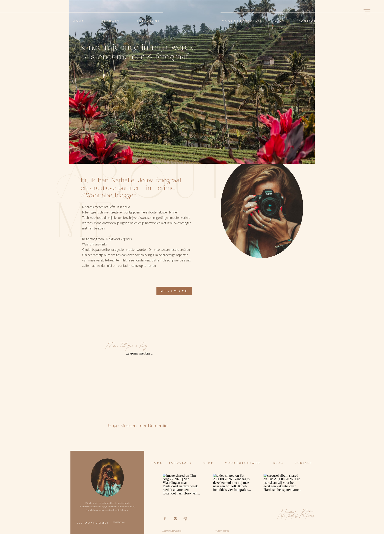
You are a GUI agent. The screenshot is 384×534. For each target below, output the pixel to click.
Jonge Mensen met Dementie (137, 426)
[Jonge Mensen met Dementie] (139, 385)
